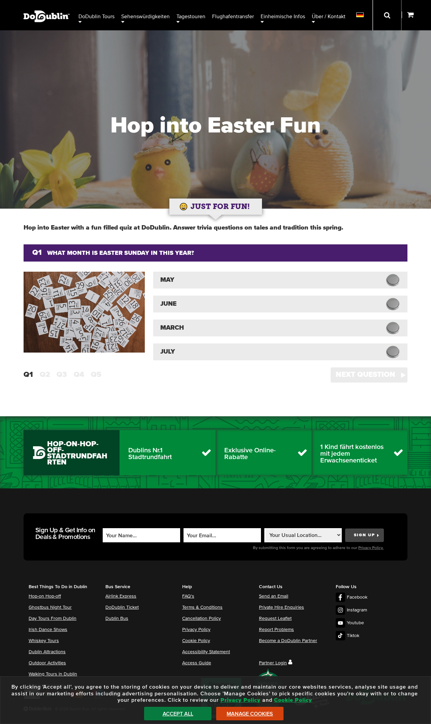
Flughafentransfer (233, 16)
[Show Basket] (416, 15)
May (167, 280)
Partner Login (273, 663)
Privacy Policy (196, 629)
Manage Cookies (250, 714)
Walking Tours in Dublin (53, 674)
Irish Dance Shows (48, 629)
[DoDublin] (47, 6)
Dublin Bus (116, 618)
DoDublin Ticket (122, 607)
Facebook (357, 597)
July (167, 352)
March (172, 328)
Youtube (355, 623)
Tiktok (353, 635)
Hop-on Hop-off (45, 596)
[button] (369, 375)
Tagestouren (190, 16)
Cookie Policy (196, 640)
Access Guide (196, 663)
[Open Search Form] (387, 15)
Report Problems (276, 629)
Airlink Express (120, 596)
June (168, 304)
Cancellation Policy (201, 618)
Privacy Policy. (371, 548)
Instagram (357, 610)
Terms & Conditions (202, 607)
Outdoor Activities (47, 663)
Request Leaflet (275, 618)
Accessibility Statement (206, 652)
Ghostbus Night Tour (50, 607)
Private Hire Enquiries (281, 607)
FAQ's (188, 596)
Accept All (178, 714)
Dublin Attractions (47, 652)
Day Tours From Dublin (52, 618)
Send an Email (273, 596)
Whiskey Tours (44, 640)
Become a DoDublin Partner (288, 640)
